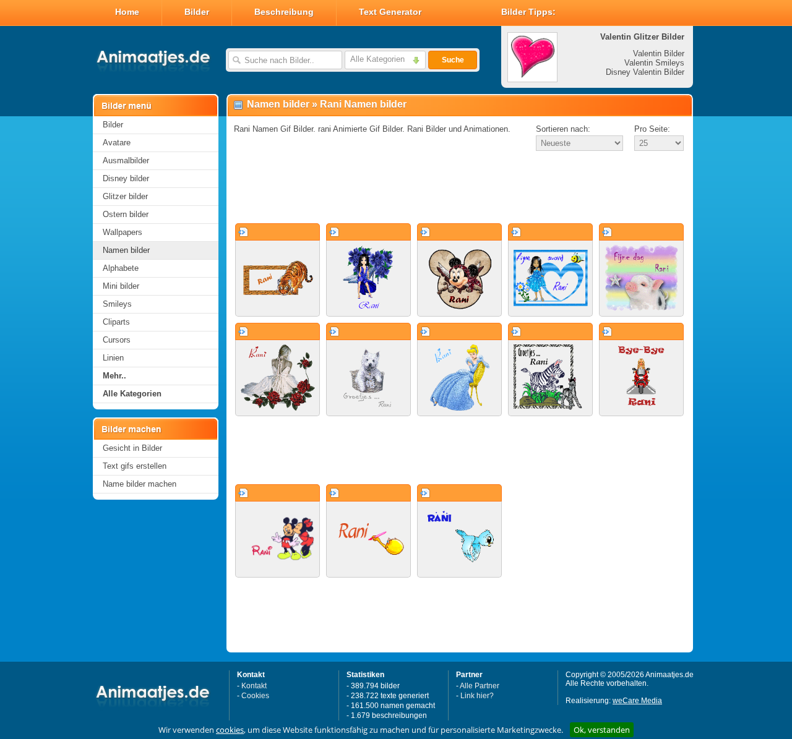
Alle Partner (479, 685)
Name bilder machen (139, 484)
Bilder (196, 12)
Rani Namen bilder (363, 104)
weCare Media (637, 700)
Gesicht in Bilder (132, 448)
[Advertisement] (460, 188)
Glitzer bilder (125, 196)
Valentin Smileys (654, 62)
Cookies (255, 695)
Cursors (117, 339)
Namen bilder (126, 250)
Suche (453, 60)
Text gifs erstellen (134, 466)
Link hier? (477, 695)
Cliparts (116, 322)
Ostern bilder (125, 214)
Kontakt (254, 685)
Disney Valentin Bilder (645, 72)
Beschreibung (284, 12)
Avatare (117, 142)
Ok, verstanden (602, 729)
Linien (113, 357)
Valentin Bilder (658, 53)
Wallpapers (122, 232)
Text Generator (390, 12)
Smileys (117, 304)
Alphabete (121, 268)
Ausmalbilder (126, 160)
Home (127, 12)
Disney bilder (126, 178)
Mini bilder (121, 286)
